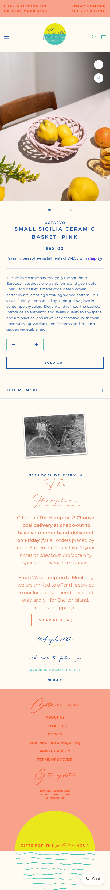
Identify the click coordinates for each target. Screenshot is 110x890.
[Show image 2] (55, 210)
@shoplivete (55, 640)
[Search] (94, 36)
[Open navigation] (6, 37)
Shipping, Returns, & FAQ (55, 743)
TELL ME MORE (22, 390)
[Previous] (39, 209)
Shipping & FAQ (56, 620)
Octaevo (55, 223)
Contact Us (55, 726)
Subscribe (55, 798)
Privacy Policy (55, 751)
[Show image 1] (49, 210)
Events (55, 734)
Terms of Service (55, 759)
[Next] (71, 209)
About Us (55, 717)
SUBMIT (55, 680)
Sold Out (55, 363)
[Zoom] (98, 64)
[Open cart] (103, 36)
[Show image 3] (61, 210)
